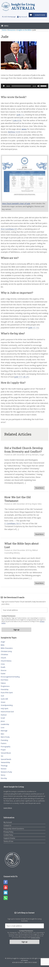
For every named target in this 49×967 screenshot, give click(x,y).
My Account (23, 17)
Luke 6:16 (17, 120)
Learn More (8, 808)
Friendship (4, 689)
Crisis (3, 664)
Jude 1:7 (32, 327)
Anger (3, 642)
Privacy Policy (8, 832)
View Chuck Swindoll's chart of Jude (16, 203)
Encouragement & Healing (10, 677)
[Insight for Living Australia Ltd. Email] (6, 893)
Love (2, 727)
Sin (2, 756)
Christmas (4, 654)
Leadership (5, 724)
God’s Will (4, 699)
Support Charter (9, 838)
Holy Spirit (4, 708)
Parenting (4, 740)
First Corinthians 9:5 (9, 229)
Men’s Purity (5, 737)
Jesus (3, 721)
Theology (4, 765)
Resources (11, 30)
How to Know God (7, 711)
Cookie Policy (8, 835)
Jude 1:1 (20, 114)
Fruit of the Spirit (7, 692)
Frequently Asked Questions (14, 828)
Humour (4, 715)
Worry (3, 775)
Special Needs (6, 759)
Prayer (3, 750)
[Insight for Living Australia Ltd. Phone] (6, 898)
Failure (3, 683)
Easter (3, 673)
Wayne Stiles (37, 504)
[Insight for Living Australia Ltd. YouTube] (6, 887)
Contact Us (7, 825)
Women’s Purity (6, 772)
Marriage (4, 731)
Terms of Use (8, 841)
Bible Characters (7, 648)
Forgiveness (5, 686)
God (2, 696)
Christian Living (6, 651)
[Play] (4, 86)
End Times (4, 680)
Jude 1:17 (18, 377)
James (24, 129)
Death (3, 667)
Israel (3, 718)
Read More (39, 488)
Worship (4, 778)
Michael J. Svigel (38, 455)
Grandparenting (6, 705)
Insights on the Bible (24, 30)
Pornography (5, 746)
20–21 (25, 377)
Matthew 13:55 (14, 132)
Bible (2, 645)
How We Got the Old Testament (17, 498)
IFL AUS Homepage (9, 17)
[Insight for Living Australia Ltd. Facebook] (6, 882)
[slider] (43, 86)
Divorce (3, 670)
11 (37, 327)
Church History (6, 661)
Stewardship (5, 762)
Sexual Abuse (6, 753)
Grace (3, 702)
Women (3, 769)
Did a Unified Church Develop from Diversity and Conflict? (23, 449)
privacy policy (35, 937)
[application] (24, 86)
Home (4, 30)
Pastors (3, 743)
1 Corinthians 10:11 (13, 523)
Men (2, 734)
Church (3, 658)
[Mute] (38, 86)
